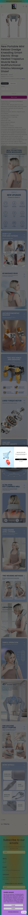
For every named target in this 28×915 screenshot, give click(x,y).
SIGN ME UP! (21, 459)
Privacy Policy (19, 902)
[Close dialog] (27, 447)
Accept (13, 905)
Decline (13, 908)
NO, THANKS (21, 461)
